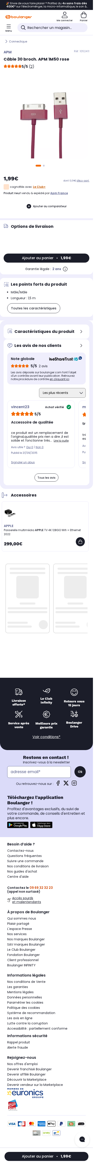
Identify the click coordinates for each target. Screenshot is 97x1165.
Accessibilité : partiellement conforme (37, 1028)
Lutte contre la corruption (27, 1023)
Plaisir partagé (18, 923)
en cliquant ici (59, 379)
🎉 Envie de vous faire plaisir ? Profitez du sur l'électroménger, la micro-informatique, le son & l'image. (46, 5)
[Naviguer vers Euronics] (46, 1093)
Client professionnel (23, 960)
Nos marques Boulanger (26, 939)
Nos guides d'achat (22, 871)
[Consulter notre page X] (66, 784)
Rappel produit (18, 1042)
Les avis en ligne (19, 1018)
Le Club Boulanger (21, 949)
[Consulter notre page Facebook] (58, 784)
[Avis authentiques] (63, 359)
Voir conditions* (46, 736)
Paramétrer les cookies (25, 1002)
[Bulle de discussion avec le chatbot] (82, 1139)
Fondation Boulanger (23, 955)
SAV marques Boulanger (26, 944)
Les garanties (17, 987)
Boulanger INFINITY (21, 965)
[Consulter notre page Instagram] (74, 784)
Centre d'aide (18, 876)
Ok (80, 772)
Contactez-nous (20, 850)
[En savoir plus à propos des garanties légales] (65, 269)
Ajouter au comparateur (50, 206)
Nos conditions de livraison (28, 866)
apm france (59, 193)
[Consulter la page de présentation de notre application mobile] (17, 825)
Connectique (18, 41)
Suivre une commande (25, 861)
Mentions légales (20, 992)
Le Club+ (39, 187)
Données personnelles (24, 997)
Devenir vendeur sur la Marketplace (35, 1085)
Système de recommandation (31, 1013)
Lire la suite (61, 440)
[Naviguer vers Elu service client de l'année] (46, 1105)
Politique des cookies (23, 1007)
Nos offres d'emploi (22, 1064)
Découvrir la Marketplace (26, 1079)
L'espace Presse (19, 929)
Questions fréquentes (24, 856)
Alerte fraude (17, 1047)
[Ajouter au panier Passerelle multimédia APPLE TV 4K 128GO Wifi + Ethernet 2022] (80, 541)
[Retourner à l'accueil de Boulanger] (18, 17)
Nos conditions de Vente (26, 981)
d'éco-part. (83, 180)
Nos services (17, 934)
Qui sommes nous (21, 918)
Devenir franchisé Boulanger (29, 1069)
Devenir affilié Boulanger (26, 1074)
